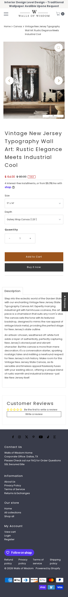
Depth (8, 211)
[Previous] (9, 80)
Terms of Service (14, 489)
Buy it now (34, 267)
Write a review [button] (33, 414)
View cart (10, 531)
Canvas (17, 26)
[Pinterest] (33, 437)
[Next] (58, 80)
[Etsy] (54, 437)
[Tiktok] (48, 437)
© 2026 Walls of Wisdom (19, 568)
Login (7, 535)
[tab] (12, 291)
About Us (9, 481)
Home (7, 26)
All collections (12, 512)
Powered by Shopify (48, 568)
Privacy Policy (12, 485)
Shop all (9, 516)
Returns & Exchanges (17, 493)
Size (7, 195)
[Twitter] (26, 437)
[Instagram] (19, 437)
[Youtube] (41, 437)
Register (9, 539)
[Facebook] (13, 437)
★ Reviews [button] (64, 301)
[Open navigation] (6, 13)
